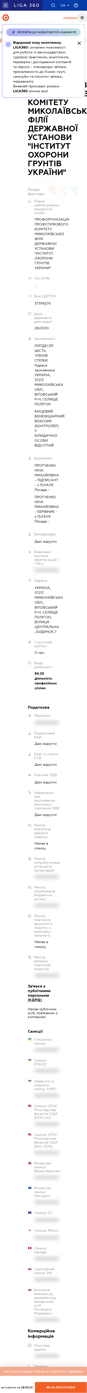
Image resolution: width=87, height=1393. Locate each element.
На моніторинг (63, 1387)
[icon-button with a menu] (82, 17)
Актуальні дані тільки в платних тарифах (43, 1371)
